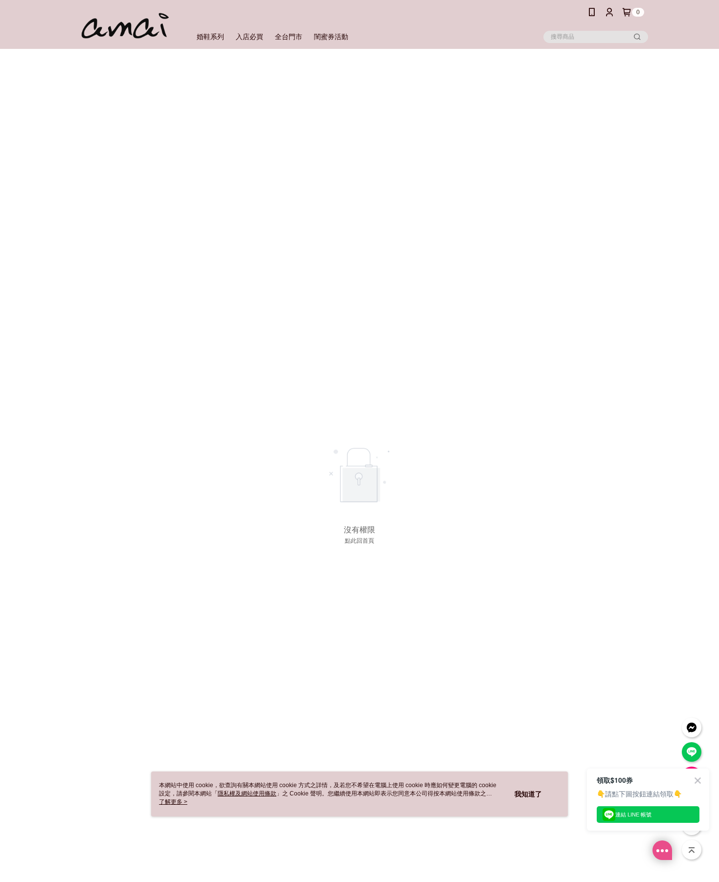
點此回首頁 (359, 540)
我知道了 (528, 794)
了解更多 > (173, 801)
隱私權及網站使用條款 (247, 793)
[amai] (125, 26)
